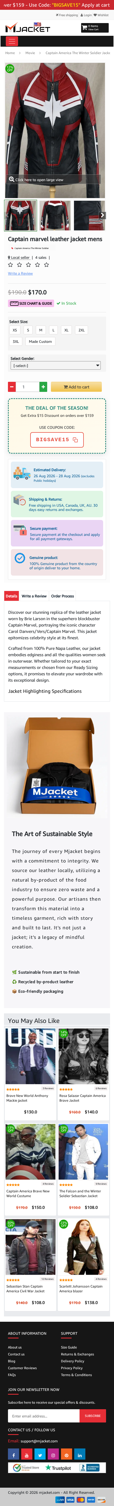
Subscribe (93, 1416)
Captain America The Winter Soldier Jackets (80, 53)
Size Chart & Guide (35, 303)
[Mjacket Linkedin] (79, 1454)
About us (15, 1347)
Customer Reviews (22, 1368)
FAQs (12, 1375)
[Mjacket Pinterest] (66, 1454)
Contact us (16, 1354)
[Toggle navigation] (12, 41)
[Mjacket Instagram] (53, 1454)
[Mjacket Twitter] (40, 1454)
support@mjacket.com (39, 1441)
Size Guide (69, 1347)
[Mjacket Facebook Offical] (13, 1454)
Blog (11, 1361)
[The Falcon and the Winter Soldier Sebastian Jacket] (83, 1151)
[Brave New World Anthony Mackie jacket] (30, 1056)
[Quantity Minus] (12, 387)
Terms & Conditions (76, 1375)
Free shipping (68, 15)
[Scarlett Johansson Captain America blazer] (83, 1246)
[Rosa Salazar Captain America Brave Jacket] (83, 1056)
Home (10, 53)
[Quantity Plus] (43, 387)
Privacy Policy (72, 1368)
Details (11, 596)
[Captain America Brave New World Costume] (30, 1151)
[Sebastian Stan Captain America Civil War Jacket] (30, 1246)
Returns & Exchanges (77, 1354)
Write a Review (34, 596)
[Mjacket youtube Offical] (26, 1454)
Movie (30, 53)
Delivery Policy (72, 1361)
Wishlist (103, 15)
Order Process (62, 596)
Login (87, 15)
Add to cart (78, 386)
